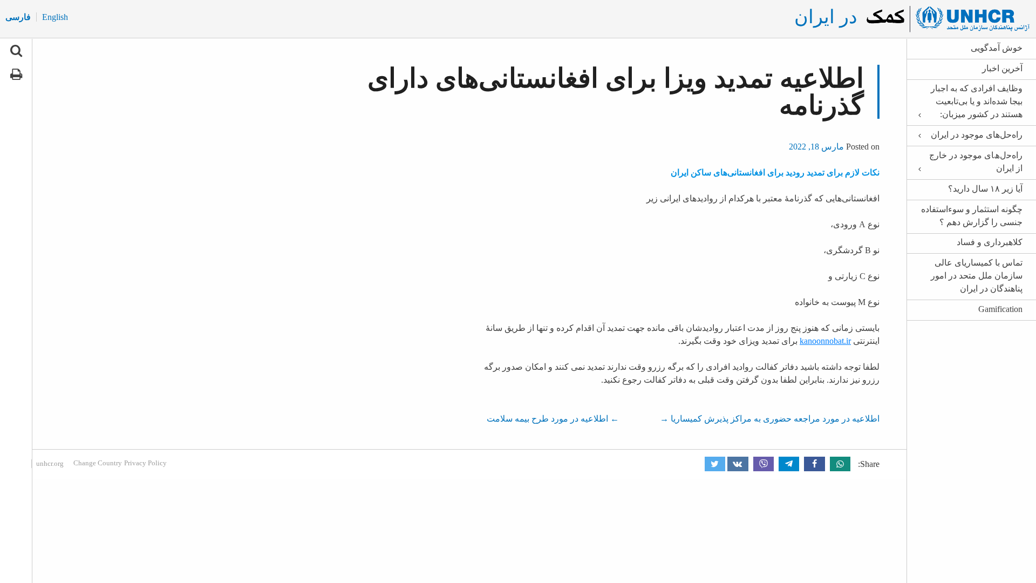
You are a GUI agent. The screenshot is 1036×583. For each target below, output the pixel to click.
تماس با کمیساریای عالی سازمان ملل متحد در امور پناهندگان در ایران (977, 275)
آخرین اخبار (1002, 68)
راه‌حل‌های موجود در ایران (977, 134)
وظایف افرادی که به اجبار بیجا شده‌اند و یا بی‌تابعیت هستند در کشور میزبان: (977, 101)
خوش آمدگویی (997, 47)
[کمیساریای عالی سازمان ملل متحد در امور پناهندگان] (946, 18)
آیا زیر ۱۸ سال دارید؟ (985, 188)
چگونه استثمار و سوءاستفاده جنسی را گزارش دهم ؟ (972, 216)
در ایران (825, 17)
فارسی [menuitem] (18, 17)
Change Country (97, 463)
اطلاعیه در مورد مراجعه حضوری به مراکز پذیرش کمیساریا (770, 418)
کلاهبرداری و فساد (990, 242)
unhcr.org (50, 463)
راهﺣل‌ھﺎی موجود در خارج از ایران (976, 162)
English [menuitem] (55, 17)
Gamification (1000, 309)
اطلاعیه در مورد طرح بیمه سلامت (553, 418)
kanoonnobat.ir (825, 340)
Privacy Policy (145, 463)
